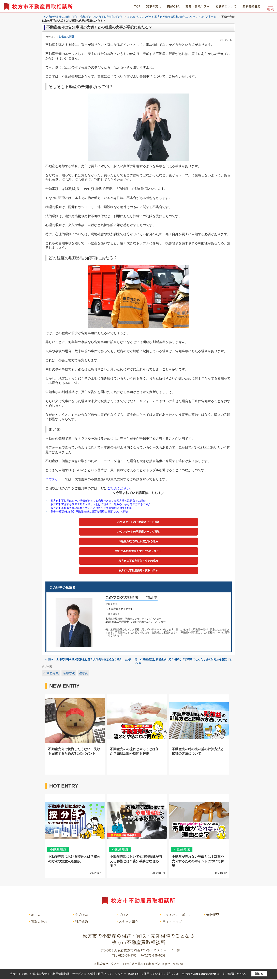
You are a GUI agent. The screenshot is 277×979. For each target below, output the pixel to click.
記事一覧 (131, 659)
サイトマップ (172, 921)
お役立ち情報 (66, 36)
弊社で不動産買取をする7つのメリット (138, 551)
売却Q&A (173, 6)
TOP (137, 6)
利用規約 (81, 921)
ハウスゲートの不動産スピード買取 (138, 521)
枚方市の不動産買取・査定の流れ (138, 560)
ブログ (123, 914)
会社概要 (212, 914)
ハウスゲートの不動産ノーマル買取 (138, 531)
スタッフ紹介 (128, 921)
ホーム (36, 914)
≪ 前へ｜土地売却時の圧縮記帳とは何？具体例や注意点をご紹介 (84, 659)
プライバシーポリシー (178, 914)
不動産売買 (51, 673)
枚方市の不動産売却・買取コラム (138, 570)
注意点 (83, 673)
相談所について (226, 6)
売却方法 (69, 673)
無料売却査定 (252, 6)
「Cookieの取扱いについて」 (206, 974)
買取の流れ (153, 6)
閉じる (259, 973)
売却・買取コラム (198, 6)
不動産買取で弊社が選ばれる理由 (138, 541)
